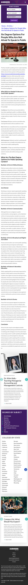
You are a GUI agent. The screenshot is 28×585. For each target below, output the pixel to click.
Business (6, 418)
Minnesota (5, 483)
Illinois (4, 463)
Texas (15, 471)
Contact (14, 561)
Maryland (4, 477)
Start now (14, 20)
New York (16, 449)
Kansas (4, 469)
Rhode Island (17, 463)
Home (3, 26)
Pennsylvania (17, 461)
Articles (9, 26)
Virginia (16, 477)
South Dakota (17, 467)
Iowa (3, 467)
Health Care (7, 424)
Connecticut (5, 451)
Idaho (3, 461)
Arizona (4, 443)
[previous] (1, 379)
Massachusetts (6, 479)
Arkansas (4, 445)
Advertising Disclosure (14, 558)
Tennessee (16, 469)
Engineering (7, 422)
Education (6, 420)
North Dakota (17, 453)
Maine (3, 475)
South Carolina (17, 465)
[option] (14, 379)
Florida (4, 455)
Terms (14, 556)
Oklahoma (16, 457)
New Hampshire (18, 443)
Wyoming (16, 483)
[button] (25, 2)
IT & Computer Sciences (10, 428)
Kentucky (4, 471)
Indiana (4, 465)
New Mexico (17, 447)
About (14, 552)
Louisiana (4, 473)
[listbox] (14, 379)
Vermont (16, 475)
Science (6, 432)
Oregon (16, 459)
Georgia (4, 457)
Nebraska (4, 491)
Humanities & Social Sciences (11, 426)
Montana (4, 489)
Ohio (15, 455)
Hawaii (4, 459)
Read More (9, 403)
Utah (15, 473)
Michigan (4, 481)
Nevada (16, 441)
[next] (26, 379)
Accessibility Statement (14, 560)
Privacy (14, 554)
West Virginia (17, 481)
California (4, 447)
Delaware (4, 453)
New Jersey (17, 445)
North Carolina (17, 451)
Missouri (4, 487)
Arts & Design (7, 416)
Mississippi (5, 485)
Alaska (4, 441)
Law (5, 430)
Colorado (4, 449)
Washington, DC (18, 479)
